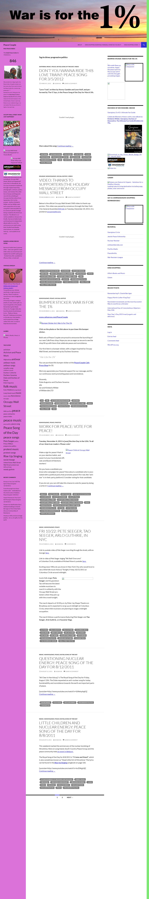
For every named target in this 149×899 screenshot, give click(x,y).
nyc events (81, 632)
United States (8, 462)
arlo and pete (55, 630)
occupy (6, 399)
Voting (61, 508)
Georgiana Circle (114, 232)
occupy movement (59, 497)
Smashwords (10, 221)
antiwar (42, 66)
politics (65, 279)
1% (42, 400)
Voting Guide (71, 508)
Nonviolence (51, 176)
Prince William (8, 444)
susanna (57, 83)
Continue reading (65, 146)
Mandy (5, 516)
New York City (57, 632)
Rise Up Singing (12, 456)
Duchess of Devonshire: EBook (121, 108)
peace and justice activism (50, 279)
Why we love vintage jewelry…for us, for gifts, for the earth (12, 518)
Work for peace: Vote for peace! (65, 428)
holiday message (79, 271)
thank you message (71, 282)
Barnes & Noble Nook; (15, 219)
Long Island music (9, 393)
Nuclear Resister (114, 241)
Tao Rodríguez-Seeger (48, 641)
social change (46, 162)
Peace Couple (9, 45)
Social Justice (62, 176)
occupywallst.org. (54, 211)
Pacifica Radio (113, 249)
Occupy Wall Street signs (50, 502)
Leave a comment (70, 83)
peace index (7, 416)
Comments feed (113, 341)
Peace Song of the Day (60, 157)
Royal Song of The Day (65, 66)
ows (81, 276)
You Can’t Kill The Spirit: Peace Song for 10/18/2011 (11, 484)
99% (47, 400)
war (54, 409)
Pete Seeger (82, 635)
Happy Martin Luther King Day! (119, 298)
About (80, 45)
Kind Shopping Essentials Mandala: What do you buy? (103, 45)
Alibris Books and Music (116, 273)
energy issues (80, 779)
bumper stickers (46, 403)
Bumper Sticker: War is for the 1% (66, 304)
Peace (54, 66)
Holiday (42, 176)
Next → (70, 797)
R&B (60, 160)
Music (48, 66)
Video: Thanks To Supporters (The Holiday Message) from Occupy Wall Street (64, 186)
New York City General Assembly (62, 273)
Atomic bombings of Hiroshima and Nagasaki (56, 779)
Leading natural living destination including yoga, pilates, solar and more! (125, 187)
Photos (58, 422)
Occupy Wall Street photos (68, 499)
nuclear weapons (47, 787)
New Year (44, 273)
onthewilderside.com (115, 245)
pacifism (9, 411)
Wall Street (85, 282)
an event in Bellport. (65, 751)
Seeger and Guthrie (65, 638)
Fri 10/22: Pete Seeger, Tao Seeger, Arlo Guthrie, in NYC (65, 535)
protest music (11, 449)
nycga (90, 273)
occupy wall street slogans (72, 502)
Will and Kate (7, 467)
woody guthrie (8, 469)
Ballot (43, 494)
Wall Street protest (48, 285)
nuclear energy (69, 702)
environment (45, 702)
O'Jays (88, 154)
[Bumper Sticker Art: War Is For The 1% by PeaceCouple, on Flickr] (55, 323)
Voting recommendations (50, 511)
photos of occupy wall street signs (66, 505)
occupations (45, 497)
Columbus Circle (81, 630)
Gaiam (110, 277)
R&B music (67, 160)
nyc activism (69, 632)
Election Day (66, 494)
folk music (68, 154)
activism (44, 630)
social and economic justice (51, 282)
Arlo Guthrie (68, 630)
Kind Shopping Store (131, 45)
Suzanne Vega (80, 638)
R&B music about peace (82, 160)
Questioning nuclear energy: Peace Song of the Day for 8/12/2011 (66, 662)
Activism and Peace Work (50, 271)
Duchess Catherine (9, 373)
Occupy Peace (74, 497)
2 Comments (71, 544)
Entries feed (112, 336)
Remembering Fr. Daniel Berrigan (120, 293)
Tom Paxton (45, 705)
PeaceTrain (87, 157)
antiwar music (9, 362)
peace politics (64, 406)
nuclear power (77, 785)
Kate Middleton (8, 390)
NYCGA (61, 209)
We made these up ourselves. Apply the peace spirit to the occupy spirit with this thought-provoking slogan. (114, 70)
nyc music (44, 635)
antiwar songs (55, 154)
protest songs (9, 452)
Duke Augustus (8, 383)
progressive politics (48, 160)
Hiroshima (44, 782)
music (43, 785)
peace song (15, 424)
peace (90, 403)
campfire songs (8, 368)
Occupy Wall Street (48, 276)
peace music (45, 157)
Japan (90, 782)
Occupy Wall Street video (67, 276)
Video (76, 66)
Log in (110, 332)
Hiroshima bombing (78, 782)
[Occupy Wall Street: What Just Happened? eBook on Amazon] (12, 167)
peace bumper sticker (48, 406)
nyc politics (81, 273)
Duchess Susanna (62, 403)
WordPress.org (113, 345)
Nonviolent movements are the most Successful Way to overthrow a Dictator (125, 303)
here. (47, 553)
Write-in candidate (47, 513)
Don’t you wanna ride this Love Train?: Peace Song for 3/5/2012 (66, 74)
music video (7, 396)
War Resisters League (115, 257)
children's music (8, 370)
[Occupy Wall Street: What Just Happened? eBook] (12, 174)
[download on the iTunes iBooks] (125, 155)
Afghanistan (7, 360)
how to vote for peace (82, 494)
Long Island (17, 390)
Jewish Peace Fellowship (116, 236)
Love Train (79, 154)
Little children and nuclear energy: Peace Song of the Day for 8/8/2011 (62, 729)
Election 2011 (53, 494)
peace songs (75, 157)
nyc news (54, 635)
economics (66, 271)
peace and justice (9, 414)
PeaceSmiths (112, 253)
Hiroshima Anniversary (60, 782)
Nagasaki (51, 785)
